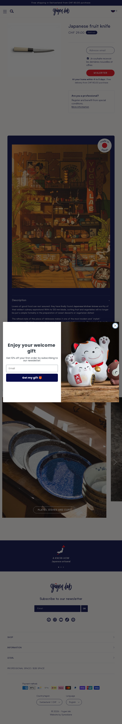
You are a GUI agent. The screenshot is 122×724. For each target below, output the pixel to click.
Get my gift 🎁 (32, 377)
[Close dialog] (115, 325)
